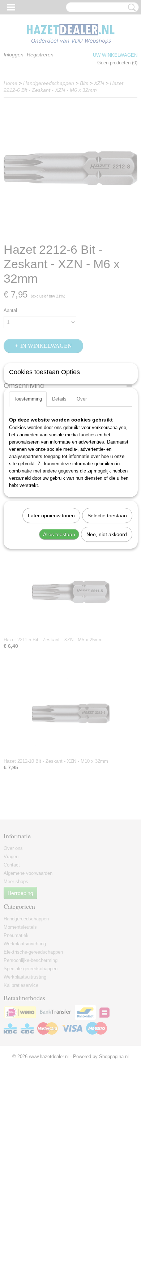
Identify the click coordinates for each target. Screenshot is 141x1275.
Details (59, 399)
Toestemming (28, 399)
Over (82, 399)
